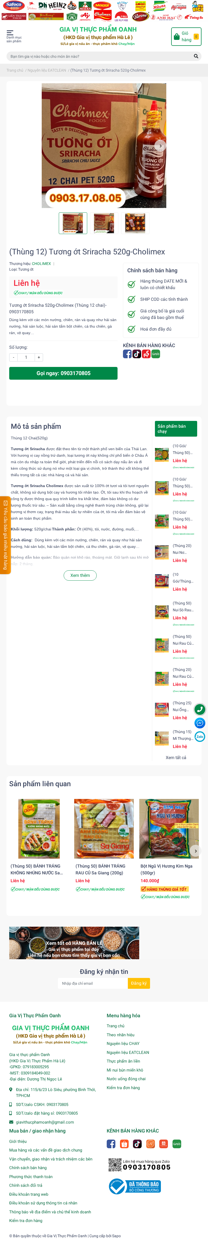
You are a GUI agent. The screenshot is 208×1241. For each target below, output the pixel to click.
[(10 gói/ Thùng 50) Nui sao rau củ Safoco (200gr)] (162, 488)
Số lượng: (18, 347)
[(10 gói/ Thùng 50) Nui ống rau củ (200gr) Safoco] (162, 521)
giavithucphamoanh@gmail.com (45, 1122)
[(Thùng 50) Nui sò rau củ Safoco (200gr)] (162, 612)
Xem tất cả (176, 757)
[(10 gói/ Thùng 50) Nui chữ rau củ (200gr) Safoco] (162, 455)
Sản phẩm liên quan (40, 784)
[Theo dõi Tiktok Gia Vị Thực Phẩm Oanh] (137, 1143)
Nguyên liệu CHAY (123, 1043)
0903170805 (57, 1104)
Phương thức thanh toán (31, 1176)
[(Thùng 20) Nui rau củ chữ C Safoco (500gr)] (162, 679)
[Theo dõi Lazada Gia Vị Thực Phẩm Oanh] (151, 1143)
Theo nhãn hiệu (120, 1034)
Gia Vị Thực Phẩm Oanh (67, 1236)
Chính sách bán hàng (28, 1167)
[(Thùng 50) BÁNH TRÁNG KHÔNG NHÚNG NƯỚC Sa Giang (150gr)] (39, 829)
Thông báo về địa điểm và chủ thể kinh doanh (50, 1212)
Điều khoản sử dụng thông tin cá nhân (43, 1203)
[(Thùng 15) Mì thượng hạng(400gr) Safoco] (162, 738)
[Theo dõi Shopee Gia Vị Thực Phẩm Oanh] (124, 1143)
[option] (104, 145)
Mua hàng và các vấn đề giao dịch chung (45, 1150)
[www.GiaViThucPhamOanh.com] (104, 10)
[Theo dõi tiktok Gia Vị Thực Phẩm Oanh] (137, 353)
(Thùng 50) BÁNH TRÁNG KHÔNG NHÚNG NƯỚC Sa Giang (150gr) (35, 872)
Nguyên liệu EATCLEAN (128, 1052)
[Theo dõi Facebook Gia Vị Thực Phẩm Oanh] (127, 353)
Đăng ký (139, 983)
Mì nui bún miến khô (125, 1070)
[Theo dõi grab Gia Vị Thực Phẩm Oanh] (156, 353)
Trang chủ (115, 1025)
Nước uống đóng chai (126, 1078)
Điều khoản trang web (28, 1194)
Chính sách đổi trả (25, 1185)
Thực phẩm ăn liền (123, 1061)
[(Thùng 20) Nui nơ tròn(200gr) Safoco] (162, 552)
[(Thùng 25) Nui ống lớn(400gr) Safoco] (162, 710)
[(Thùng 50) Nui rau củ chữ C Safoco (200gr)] (162, 645)
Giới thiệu (18, 1141)
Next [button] (160, 146)
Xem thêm (80, 575)
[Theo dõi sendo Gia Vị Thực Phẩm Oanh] (146, 353)
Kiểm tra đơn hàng (123, 1087)
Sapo (116, 1236)
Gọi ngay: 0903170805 (63, 373)
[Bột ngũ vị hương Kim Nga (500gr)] (169, 829)
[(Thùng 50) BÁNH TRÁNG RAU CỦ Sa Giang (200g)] (104, 829)
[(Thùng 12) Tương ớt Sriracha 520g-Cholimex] (104, 145)
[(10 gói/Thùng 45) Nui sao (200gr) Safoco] (162, 581)
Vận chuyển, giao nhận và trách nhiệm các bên (50, 1159)
